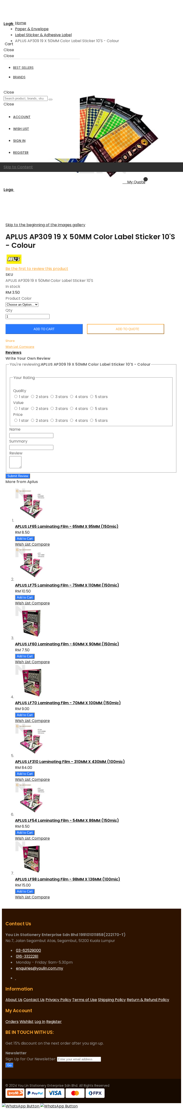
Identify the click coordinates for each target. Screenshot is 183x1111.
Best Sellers (23, 67)
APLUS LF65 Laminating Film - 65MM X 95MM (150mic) (66, 526)
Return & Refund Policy (148, 999)
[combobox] (26, 98)
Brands (19, 77)
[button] (12, 346)
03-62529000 (28, 950)
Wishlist (27, 1021)
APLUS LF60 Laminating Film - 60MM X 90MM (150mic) (67, 644)
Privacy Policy (58, 999)
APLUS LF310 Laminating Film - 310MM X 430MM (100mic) (70, 761)
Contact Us (34, 999)
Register (21, 152)
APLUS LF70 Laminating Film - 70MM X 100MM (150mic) (68, 703)
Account (21, 117)
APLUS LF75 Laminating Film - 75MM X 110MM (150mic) (67, 585)
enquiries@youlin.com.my (39, 968)
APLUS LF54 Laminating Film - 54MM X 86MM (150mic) (67, 820)
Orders (12, 1021)
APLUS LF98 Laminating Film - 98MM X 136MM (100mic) (67, 879)
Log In (40, 1021)
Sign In (19, 140)
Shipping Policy (112, 999)
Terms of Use (84, 999)
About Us (13, 999)
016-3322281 (27, 956)
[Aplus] (14, 262)
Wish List (21, 128)
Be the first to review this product (36, 268)
